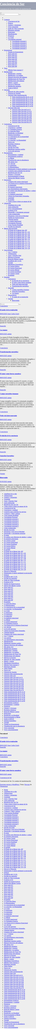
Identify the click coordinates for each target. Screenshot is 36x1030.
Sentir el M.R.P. (13, 88)
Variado (10, 299)
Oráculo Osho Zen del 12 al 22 (22, 111)
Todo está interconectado (20, 284)
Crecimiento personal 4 (19, 46)
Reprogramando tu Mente (16, 176)
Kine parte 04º (12, 59)
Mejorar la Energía (14, 257)
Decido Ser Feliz (13, 147)
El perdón (11, 199)
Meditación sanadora (14, 86)
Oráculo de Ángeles (14, 93)
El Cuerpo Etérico (13, 266)
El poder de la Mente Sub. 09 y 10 (19, 239)
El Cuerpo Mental (13, 270)
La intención (12, 138)
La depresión (12, 185)
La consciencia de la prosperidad (18, 136)
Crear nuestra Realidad (11, 515)
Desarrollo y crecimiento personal (18, 212)
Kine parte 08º (12, 66)
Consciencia (8, 124)
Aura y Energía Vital (14, 255)
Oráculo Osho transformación (17, 95)
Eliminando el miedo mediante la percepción (22, 169)
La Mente (11, 158)
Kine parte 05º (12, 61)
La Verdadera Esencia (15, 129)
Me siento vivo (12, 162)
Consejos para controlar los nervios (19, 171)
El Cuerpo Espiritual (14, 272)
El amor (6, 535)
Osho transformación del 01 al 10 (22, 97)
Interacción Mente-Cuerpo (16, 178)
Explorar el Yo (12, 210)
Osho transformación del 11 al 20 (22, 99)
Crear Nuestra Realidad (15, 225)
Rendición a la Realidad (15, 133)
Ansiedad (11, 198)
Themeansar (4, 786)
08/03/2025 (4, 334)
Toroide (10, 263)
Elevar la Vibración (14, 84)
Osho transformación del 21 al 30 (22, 100)
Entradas (7, 277)
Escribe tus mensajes (14, 227)
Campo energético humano (20, 290)
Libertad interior (13, 219)
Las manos (15, 293)
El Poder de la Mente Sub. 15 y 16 (19, 245)
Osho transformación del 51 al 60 (22, 106)
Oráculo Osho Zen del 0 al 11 (21, 109)
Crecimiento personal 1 (19, 41)
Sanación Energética (18, 291)
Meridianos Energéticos (15, 264)
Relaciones (11, 32)
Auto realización (13, 207)
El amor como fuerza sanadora (21, 282)
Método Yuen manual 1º (15, 70)
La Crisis (11, 37)
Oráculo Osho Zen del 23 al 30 (22, 113)
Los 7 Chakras (12, 252)
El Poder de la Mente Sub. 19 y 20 (19, 248)
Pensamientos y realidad (15, 154)
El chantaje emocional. (15, 187)
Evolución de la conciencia (20, 281)
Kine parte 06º (12, 63)
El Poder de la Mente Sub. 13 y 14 (19, 243)
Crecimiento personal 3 (19, 45)
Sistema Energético (14, 135)
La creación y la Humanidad (17, 140)
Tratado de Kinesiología (15, 52)
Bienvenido (15, 300)
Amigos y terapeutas (14, 25)
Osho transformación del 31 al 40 (22, 102)
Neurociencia (12, 295)
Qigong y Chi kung (14, 174)
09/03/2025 (4, 314)
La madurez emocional (15, 194)
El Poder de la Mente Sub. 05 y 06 (19, 236)
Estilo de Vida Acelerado (16, 28)
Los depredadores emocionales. (18, 189)
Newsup (27, 784)
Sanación (11, 288)
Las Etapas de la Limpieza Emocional (20, 183)
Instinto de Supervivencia (16, 218)
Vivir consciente (13, 27)
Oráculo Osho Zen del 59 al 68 (22, 120)
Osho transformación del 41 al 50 (22, 104)
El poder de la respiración (20, 297)
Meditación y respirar (14, 73)
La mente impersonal (14, 221)
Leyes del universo (14, 151)
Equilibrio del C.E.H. (15, 261)
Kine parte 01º (12, 54)
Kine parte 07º (12, 64)
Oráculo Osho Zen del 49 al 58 (22, 118)
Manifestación (12, 34)
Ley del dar (11, 163)
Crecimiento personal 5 (19, 48)
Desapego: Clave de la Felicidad (18, 216)
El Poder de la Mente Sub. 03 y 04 (19, 234)
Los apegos (11, 192)
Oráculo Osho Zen (14, 108)
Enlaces (10, 23)
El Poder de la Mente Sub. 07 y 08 (19, 237)
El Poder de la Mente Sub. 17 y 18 (19, 246)
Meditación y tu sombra (15, 75)
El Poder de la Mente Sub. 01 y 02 (19, 232)
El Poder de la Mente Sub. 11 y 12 (19, 241)
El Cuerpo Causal (13, 273)
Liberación (7, 203)
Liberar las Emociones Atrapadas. (18, 196)
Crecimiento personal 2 (19, 43)
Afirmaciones (12, 254)
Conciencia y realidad (15, 127)
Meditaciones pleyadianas (16, 81)
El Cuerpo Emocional (15, 268)
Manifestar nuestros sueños (16, 149)
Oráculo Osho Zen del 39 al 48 (22, 117)
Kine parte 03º (12, 57)
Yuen (5, 68)
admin (10, 334)
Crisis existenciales (14, 214)
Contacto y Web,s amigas (12, 513)
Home (6, 790)
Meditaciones (8, 72)
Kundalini (11, 275)
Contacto (7, 19)
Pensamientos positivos (15, 156)
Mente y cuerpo (13, 82)
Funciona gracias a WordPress (9, 784)
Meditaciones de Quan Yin (16, 79)
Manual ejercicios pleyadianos (17, 77)
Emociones (7, 180)
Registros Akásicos (14, 144)
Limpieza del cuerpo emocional (18, 181)
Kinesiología (8, 50)
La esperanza (12, 165)
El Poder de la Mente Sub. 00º (17, 230)
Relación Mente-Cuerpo (15, 259)
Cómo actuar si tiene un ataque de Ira (19, 201)
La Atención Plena (14, 131)
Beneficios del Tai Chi (15, 172)
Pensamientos (8, 153)
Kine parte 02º (12, 55)
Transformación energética (20, 286)
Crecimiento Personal (15, 223)
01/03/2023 (4, 481)
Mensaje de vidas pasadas (16, 91)
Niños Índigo (12, 145)
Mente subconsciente (10, 228)
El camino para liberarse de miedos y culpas (22, 190)
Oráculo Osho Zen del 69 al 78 (22, 122)
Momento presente (14, 30)
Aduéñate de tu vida (14, 205)
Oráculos (7, 90)
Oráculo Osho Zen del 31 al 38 (22, 115)
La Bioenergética (13, 167)
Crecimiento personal (14, 39)
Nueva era (11, 142)
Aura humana (8, 250)
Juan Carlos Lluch (13, 314)
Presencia (11, 36)
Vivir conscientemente (15, 209)
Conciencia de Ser (12, 4)
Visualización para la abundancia (18, 160)
